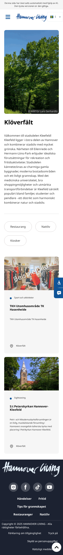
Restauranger (23, 514)
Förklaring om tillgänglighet (24, 533)
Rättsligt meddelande (45, 549)
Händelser (24, 499)
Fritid (42, 499)
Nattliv (45, 514)
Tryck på (53, 533)
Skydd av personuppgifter (42, 541)
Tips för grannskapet (31, 506)
